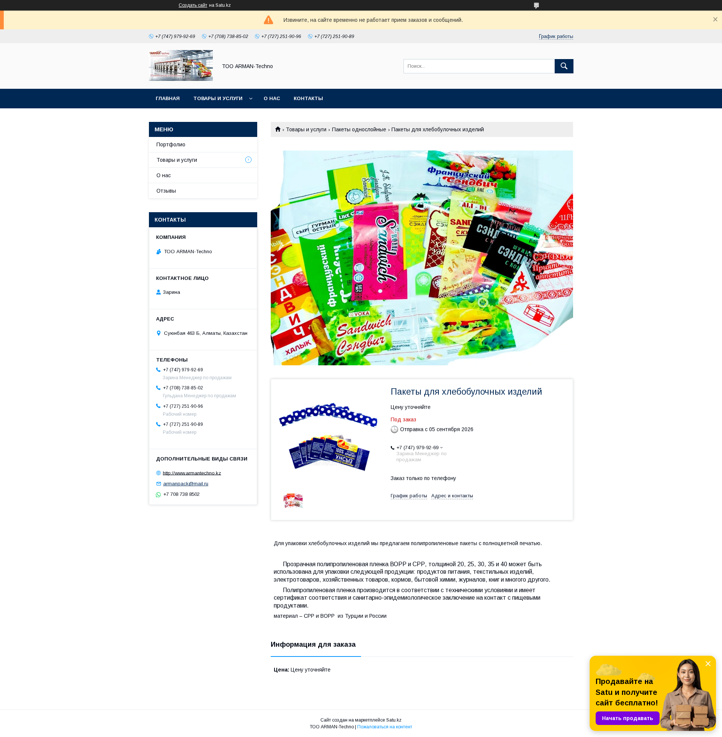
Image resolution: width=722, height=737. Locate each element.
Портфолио (170, 144)
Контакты (308, 98)
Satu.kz (394, 720)
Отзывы (166, 191)
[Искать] (564, 66)
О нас (272, 98)
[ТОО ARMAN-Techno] (181, 79)
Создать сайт (193, 5)
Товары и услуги (218, 98)
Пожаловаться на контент (384, 726)
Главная (168, 98)
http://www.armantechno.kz (192, 473)
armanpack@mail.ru (185, 483)
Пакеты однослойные (359, 129)
